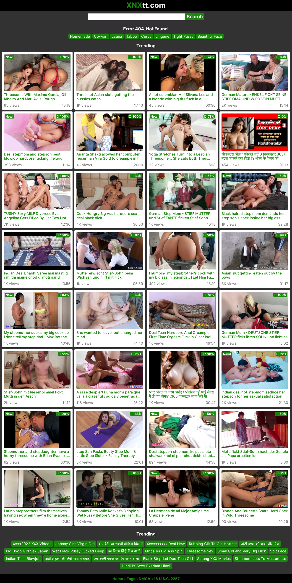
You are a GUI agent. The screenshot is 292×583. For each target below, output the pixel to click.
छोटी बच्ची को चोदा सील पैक (260, 543)
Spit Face (278, 551)
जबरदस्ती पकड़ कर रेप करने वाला (116, 558)
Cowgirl (100, 36)
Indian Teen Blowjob (23, 558)
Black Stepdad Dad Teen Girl (168, 558)
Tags (131, 579)
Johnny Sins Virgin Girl (75, 543)
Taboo (131, 36)
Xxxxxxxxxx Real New (166, 543)
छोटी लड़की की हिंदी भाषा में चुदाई (67, 558)
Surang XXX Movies (214, 558)
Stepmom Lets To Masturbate (260, 558)
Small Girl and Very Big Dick (241, 551)
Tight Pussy (183, 36)
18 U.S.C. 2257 (167, 579)
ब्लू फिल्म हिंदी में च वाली (124, 551)
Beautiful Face (210, 36)
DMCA (144, 579)
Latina (117, 36)
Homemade (80, 36)
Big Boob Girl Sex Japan (27, 551)
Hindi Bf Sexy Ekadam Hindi (146, 566)
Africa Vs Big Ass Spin (163, 551)
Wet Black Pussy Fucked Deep (78, 551)
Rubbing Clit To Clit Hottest (213, 543)
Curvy (146, 36)
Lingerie (162, 36)
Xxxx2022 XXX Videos (32, 543)
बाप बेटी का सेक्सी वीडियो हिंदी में (121, 543)
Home (117, 579)
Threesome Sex (200, 551)
